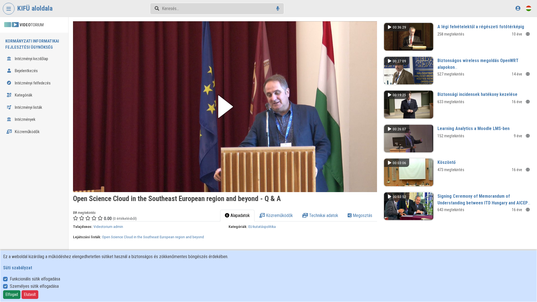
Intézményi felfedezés (32, 83)
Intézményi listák (28, 107)
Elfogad (12, 294)
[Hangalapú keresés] (277, 8)
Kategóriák (23, 95)
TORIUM (32, 24)
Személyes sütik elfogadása (34, 286)
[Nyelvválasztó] (528, 8)
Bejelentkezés (26, 70)
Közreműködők (27, 131)
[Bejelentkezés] (517, 8)
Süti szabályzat (17, 267)
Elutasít (30, 294)
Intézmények (25, 119)
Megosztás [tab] (362, 215)
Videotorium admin (108, 226)
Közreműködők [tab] (279, 215)
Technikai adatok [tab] (323, 215)
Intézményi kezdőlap (31, 58)
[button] (225, 106)
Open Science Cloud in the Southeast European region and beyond (153, 237)
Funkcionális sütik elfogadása (35, 279)
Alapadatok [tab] (239, 215)
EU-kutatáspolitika (262, 226)
